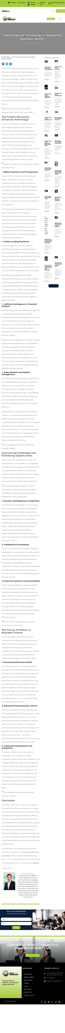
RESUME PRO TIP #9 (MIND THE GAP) (48, 169)
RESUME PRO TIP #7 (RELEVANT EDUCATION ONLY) (48, 143)
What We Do (28, 974)
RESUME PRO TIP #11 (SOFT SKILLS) (48, 197)
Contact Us (28, 992)
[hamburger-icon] (52, 11)
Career (26, 983)
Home (3, 57)
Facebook (13, 2)
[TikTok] (56, 1002)
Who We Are (28, 980)
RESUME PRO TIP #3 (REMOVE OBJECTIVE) (48, 95)
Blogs (8, 57)
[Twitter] (49, 1002)
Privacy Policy (29, 995)
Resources (27, 989)
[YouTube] (59, 1002)
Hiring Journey (29, 977)
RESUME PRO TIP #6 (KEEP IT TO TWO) (58, 118)
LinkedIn (32, 2)
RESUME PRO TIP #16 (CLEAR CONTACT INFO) (58, 264)
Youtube (32, 4)
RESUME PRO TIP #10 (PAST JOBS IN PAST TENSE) (58, 172)
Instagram (23, 2)
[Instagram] (52, 1002)
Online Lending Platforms (16, 242)
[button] (3, 64)
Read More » (47, 79)
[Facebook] (41, 1002)
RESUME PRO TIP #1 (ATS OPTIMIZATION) (48, 68)
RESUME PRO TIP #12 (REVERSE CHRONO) (58, 199)
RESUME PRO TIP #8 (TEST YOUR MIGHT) (58, 142)
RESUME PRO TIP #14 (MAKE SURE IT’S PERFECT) (58, 225)
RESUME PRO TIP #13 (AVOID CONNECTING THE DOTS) (48, 241)
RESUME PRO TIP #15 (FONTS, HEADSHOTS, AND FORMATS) (48, 268)
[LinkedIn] (45, 1002)
